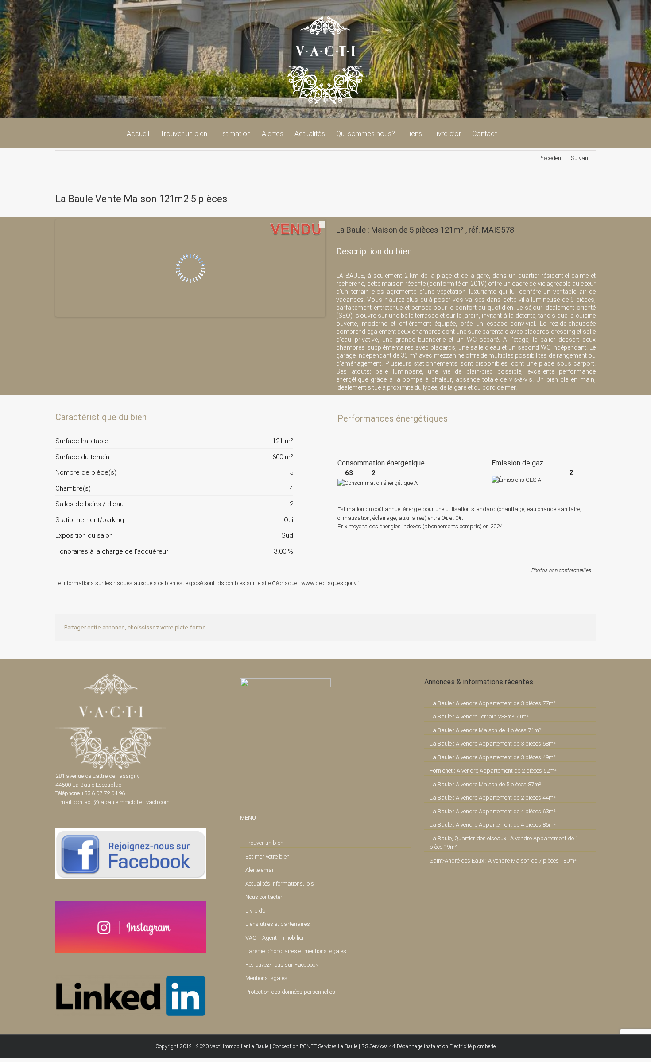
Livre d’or (256, 910)
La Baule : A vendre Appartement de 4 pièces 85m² (493, 824)
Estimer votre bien (267, 856)
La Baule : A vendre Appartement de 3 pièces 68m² (493, 743)
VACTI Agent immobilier (274, 937)
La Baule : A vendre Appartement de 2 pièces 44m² (493, 797)
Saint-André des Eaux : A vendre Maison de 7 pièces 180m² (503, 860)
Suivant (580, 158)
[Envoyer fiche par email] (285, 417)
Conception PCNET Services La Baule (314, 1046)
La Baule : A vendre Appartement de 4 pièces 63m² (493, 811)
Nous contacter (264, 897)
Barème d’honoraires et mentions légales (295, 951)
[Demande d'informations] (270, 417)
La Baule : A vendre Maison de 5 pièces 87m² (485, 784)
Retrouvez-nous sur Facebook (281, 964)
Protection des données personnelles (290, 991)
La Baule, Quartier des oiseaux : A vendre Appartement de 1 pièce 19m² (504, 843)
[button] (510, 133)
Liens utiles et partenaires (277, 924)
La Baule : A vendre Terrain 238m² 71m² (479, 716)
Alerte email (260, 870)
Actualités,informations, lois (279, 883)
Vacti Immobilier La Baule (239, 1046)
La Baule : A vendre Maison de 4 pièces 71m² (485, 730)
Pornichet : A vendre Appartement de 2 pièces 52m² (493, 770)
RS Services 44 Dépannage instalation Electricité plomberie (428, 1046)
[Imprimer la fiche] (255, 417)
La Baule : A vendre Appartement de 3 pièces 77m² (493, 703)
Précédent (550, 158)
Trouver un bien (264, 842)
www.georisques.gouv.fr (331, 583)
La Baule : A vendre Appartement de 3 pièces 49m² (493, 757)
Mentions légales (266, 978)
